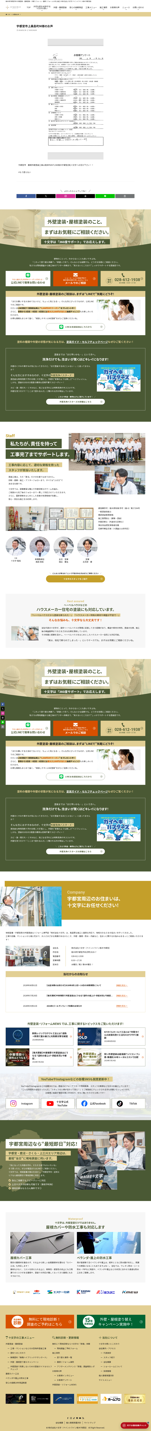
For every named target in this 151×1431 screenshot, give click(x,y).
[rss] (83, 1418)
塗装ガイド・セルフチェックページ (87, 342)
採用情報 (107, 1371)
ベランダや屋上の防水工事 (17, 1378)
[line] (77, 1418)
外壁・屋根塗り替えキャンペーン (24, 1361)
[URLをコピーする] (124, 196)
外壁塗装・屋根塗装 (14, 1343)
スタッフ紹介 (109, 1357)
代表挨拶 (107, 1352)
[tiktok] (74, 1418)
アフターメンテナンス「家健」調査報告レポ (76, 1366)
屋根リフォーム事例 (65, 1361)
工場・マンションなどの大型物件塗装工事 (28, 1348)
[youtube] (80, 1418)
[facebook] (68, 1418)
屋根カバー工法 (12, 1373)
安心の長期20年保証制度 (16, 1382)
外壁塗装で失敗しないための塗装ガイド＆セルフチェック (31, 1367)
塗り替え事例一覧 (64, 1357)
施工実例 (56, 1352)
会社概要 (107, 1361)
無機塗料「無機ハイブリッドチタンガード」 (29, 1357)
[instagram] (71, 1418)
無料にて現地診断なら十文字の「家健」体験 (71, 1343)
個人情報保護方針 (106, 1375)
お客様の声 (57, 1371)
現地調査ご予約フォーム (67, 1348)
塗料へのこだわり (17, 1352)
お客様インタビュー (65, 1375)
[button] (26, 196)
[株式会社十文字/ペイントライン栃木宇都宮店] (13, 7)
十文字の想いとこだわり (109, 1343)
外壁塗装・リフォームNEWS (64, 1384)
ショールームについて (112, 1366)
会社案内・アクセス (107, 1348)
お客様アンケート (64, 1380)
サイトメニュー (105, 1380)
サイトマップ (89, 1422)
